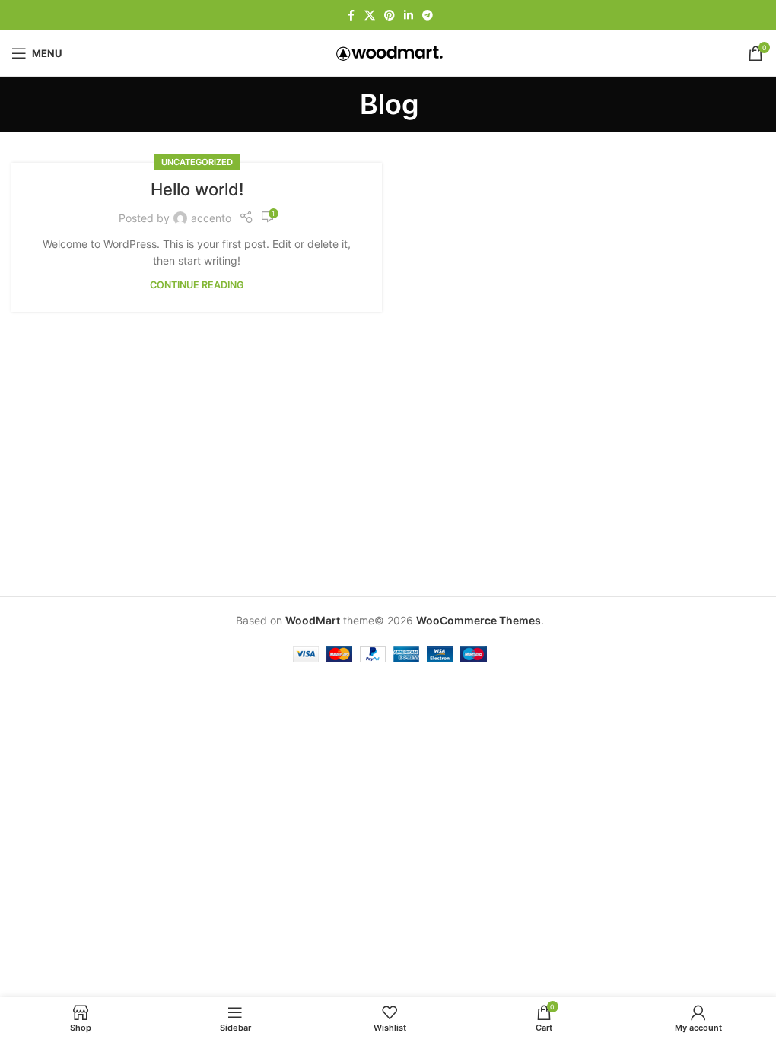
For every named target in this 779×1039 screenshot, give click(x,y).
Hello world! (197, 189)
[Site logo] (389, 52)
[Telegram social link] (427, 15)
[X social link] (370, 15)
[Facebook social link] (351, 15)
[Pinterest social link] (389, 15)
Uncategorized (197, 162)
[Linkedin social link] (408, 15)
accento (211, 217)
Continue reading (197, 285)
